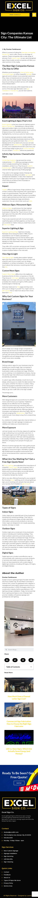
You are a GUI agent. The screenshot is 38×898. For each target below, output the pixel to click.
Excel (12, 480)
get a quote (6, 291)
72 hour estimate (28, 148)
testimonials (18, 144)
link (6, 267)
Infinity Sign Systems (9, 160)
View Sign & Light (8, 257)
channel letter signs (26, 72)
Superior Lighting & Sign (10, 232)
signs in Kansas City (8, 126)
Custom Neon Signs (8, 274)
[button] (34, 15)
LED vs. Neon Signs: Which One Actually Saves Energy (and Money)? (19, 751)
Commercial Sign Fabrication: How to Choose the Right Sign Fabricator (19, 723)
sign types (28, 175)
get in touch (26, 484)
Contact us (16, 150)
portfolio (30, 141)
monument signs (7, 74)
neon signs (15, 278)
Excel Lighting (6, 124)
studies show (21, 413)
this (18, 287)
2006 (13, 162)
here (30, 201)
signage (28, 74)
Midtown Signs (7, 208)
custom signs (16, 58)
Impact (4, 189)
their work (7, 225)
